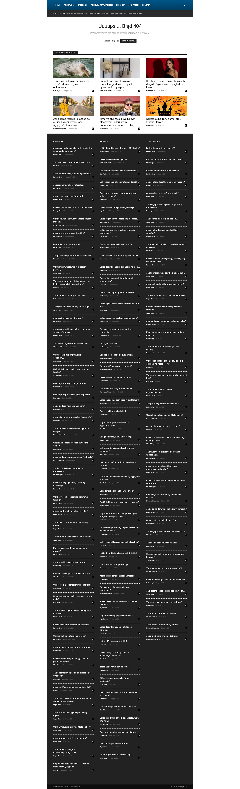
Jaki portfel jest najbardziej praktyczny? (165, 591)
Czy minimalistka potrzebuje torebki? (71, 624)
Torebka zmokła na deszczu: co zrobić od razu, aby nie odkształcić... (71, 84)
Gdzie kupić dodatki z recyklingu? (116, 754)
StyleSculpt (57, 361)
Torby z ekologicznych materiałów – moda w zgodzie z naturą (76, 13)
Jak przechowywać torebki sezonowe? (72, 255)
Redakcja (120, 5)
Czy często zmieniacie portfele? (162, 520)
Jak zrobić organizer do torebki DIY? (70, 343)
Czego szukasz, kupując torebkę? (116, 436)
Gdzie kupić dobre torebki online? (162, 170)
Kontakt (146, 5)
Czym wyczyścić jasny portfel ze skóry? (72, 727)
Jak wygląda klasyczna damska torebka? (119, 542)
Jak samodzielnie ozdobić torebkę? (70, 511)
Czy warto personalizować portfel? (117, 244)
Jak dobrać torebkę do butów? (161, 613)
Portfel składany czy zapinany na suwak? (119, 502)
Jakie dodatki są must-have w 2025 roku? (120, 148)
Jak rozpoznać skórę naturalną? (68, 185)
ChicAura (56, 166)
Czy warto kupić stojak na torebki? (69, 636)
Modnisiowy (150, 125)
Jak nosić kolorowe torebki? (113, 641)
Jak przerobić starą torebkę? (114, 564)
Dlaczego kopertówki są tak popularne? (72, 394)
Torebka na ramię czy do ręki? (114, 666)
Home (57, 5)
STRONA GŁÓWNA (128, 41)
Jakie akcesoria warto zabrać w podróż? (72, 417)
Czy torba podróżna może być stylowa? (119, 732)
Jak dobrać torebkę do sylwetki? (162, 624)
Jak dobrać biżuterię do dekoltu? (162, 218)
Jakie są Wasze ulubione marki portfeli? (72, 687)
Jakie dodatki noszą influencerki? (69, 406)
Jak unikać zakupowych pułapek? (162, 542)
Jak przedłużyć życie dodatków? (162, 636)
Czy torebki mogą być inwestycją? (116, 615)
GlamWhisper (57, 236)
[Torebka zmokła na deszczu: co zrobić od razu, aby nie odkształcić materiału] (73, 68)
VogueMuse (104, 128)
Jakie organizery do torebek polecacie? (119, 218)
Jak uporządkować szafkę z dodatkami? (165, 273)
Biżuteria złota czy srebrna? (66, 244)
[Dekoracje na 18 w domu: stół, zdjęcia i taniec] (166, 106)
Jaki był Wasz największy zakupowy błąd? (166, 321)
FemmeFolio (57, 199)
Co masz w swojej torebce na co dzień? (72, 573)
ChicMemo (56, 409)
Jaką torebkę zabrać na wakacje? (162, 403)
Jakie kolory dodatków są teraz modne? (165, 182)
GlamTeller (57, 248)
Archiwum (69, 5)
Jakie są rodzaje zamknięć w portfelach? (119, 400)
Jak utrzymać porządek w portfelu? (117, 292)
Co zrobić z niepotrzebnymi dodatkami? (72, 585)
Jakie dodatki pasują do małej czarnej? (72, 173)
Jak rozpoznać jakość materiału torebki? (119, 182)
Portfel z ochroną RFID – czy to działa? (165, 159)
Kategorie (82, 5)
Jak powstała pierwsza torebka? (69, 233)
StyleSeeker (57, 299)
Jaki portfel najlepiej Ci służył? (68, 318)
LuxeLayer (56, 91)
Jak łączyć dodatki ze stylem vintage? (71, 306)
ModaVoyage (104, 151)
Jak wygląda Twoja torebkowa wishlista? (166, 531)
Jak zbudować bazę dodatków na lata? (72, 162)
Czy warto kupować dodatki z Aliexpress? (73, 207)
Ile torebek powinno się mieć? (160, 148)
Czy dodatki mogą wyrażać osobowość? (165, 579)
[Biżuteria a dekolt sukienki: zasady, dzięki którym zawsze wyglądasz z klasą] (166, 68)
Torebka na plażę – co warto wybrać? (164, 568)
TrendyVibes (57, 211)
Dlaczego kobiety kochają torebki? (70, 383)
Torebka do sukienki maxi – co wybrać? (72, 536)
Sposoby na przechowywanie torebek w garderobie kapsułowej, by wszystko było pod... (119, 84)
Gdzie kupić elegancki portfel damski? (164, 415)
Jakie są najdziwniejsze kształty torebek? (166, 509)
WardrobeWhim (58, 225)
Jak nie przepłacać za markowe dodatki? (166, 295)
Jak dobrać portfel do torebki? (115, 743)
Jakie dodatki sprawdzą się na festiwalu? (73, 457)
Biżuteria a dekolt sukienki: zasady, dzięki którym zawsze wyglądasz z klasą (166, 84)
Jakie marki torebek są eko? (113, 159)
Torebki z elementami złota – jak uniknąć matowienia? (122, 13)
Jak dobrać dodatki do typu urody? (116, 355)
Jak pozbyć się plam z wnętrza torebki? (72, 647)
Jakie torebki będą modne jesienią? (117, 207)
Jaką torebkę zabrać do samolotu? (70, 738)
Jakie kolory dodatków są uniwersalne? (165, 284)
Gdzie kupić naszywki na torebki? (116, 366)
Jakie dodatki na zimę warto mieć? (70, 295)
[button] (184, 5)
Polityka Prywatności (102, 5)
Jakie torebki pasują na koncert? (115, 377)
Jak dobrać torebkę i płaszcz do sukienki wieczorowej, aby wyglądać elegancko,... (71, 122)
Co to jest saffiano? (109, 343)
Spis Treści (133, 5)
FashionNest (57, 617)
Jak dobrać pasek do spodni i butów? (118, 706)
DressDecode (57, 514)
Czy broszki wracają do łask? (114, 411)
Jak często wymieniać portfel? (68, 196)
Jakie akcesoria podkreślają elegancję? (119, 318)
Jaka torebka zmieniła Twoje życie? (117, 491)
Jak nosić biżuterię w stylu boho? (116, 388)
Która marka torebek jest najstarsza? (118, 576)
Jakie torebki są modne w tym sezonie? (119, 255)
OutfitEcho (103, 556)
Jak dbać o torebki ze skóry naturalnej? (119, 170)
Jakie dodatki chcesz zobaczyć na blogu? (120, 267)
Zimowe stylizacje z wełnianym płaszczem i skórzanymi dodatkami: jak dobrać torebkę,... (118, 122)
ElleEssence (57, 154)
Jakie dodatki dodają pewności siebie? (118, 553)
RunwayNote (150, 91)
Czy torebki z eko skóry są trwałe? (162, 193)
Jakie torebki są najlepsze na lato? (70, 562)
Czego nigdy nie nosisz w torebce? (163, 426)
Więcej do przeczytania (179, 787)
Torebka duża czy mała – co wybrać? (164, 602)
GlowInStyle (57, 321)
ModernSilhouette (106, 91)
